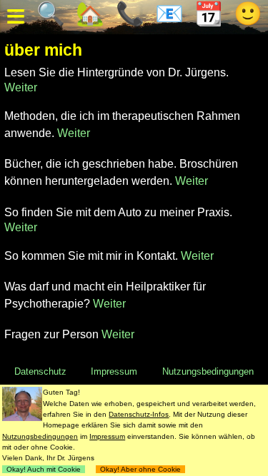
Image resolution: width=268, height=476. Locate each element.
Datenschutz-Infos (139, 414)
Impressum (114, 371)
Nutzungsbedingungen (208, 371)
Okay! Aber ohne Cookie (140, 469)
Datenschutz (40, 371)
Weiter (20, 87)
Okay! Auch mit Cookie (43, 469)
